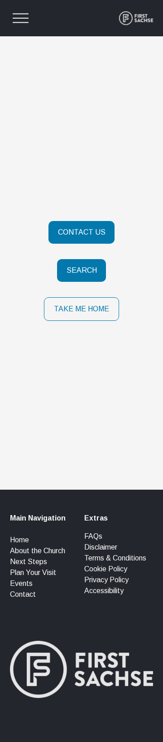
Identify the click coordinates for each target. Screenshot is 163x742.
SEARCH (82, 270)
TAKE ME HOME (81, 309)
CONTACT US (81, 232)
